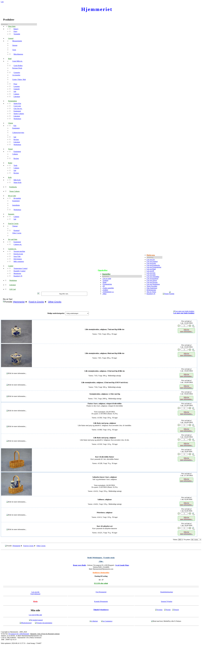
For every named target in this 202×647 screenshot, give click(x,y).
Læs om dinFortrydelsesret (35, 593)
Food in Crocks (36, 301)
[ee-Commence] (107, 621)
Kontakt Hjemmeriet (101, 601)
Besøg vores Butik (79, 565)
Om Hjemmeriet (101, 592)
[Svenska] (158, 610)
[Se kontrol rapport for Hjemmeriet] (36, 620)
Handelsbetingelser (166, 592)
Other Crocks (54, 301)
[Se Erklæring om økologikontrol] (25, 623)
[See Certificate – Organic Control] (43, 623)
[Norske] (167, 610)
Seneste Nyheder (166, 601)
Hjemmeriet (19, 301)
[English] (172, 294)
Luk (2, 2)
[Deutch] (175, 610)
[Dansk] (166, 294)
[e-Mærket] (93, 621)
